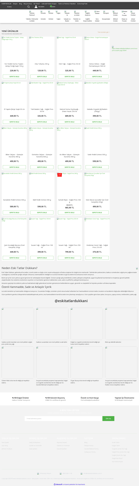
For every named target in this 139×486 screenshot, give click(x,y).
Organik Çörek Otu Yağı (119, 449)
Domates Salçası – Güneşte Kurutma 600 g (42, 155)
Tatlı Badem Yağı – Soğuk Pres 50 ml (42, 110)
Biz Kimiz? (37, 4)
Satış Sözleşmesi (34, 442)
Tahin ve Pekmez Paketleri (67, 4)
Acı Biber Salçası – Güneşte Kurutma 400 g (69, 155)
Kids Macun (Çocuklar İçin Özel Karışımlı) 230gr (97, 201)
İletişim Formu (88, 446)
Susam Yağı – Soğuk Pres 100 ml (42, 246)
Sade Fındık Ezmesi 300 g (97, 154)
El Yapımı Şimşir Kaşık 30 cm (14, 109)
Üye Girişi (5, 446)
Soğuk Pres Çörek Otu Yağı (120, 452)
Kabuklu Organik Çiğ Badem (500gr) (97, 110)
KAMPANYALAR (6, 4)
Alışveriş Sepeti (62, 442)
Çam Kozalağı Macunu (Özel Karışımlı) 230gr (14, 246)
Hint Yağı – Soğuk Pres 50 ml (69, 64)
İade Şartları (33, 449)
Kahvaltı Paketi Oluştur (49, 4)
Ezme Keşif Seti (82, 4)
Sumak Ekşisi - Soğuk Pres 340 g (69, 201)
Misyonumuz (28, 4)
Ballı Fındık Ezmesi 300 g (42, 200)
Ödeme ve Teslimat (63, 446)
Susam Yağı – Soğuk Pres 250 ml (69, 246)
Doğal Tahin (116, 446)
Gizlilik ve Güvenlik (35, 446)
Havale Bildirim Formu (91, 449)
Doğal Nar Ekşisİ (117, 458)
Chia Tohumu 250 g (42, 64)
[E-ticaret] (69, 484)
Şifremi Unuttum (7, 449)
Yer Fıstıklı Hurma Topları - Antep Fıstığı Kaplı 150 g (14, 65)
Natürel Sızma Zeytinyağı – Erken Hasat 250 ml (69, 110)
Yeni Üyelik (5, 442)
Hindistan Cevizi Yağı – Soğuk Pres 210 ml (97, 246)
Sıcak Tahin (115, 442)
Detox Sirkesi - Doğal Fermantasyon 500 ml (97, 65)
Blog (20, 4)
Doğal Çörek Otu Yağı (119, 455)
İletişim (15, 4)
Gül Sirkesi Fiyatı (117, 462)
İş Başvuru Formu (90, 452)
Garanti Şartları (62, 449)
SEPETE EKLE (14, 76)
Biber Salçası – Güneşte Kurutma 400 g (14, 155)
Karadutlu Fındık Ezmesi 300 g (14, 200)
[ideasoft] (58, 484)
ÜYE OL (108, 419)
